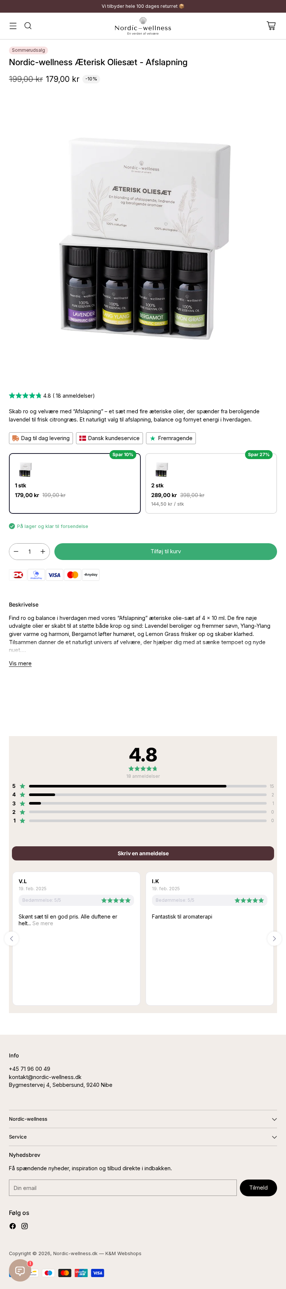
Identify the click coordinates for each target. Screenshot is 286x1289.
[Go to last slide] (11, 939)
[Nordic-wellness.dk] (143, 26)
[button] (52, 396)
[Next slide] (274, 939)
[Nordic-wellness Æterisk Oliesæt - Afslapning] (143, 237)
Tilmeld (258, 1187)
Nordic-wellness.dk (75, 1253)
